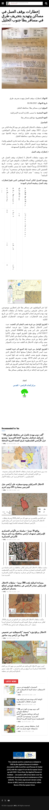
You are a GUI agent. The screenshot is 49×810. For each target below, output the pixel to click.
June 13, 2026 (12, 539)
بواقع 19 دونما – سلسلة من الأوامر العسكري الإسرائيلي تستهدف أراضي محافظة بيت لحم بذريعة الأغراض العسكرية (23, 533)
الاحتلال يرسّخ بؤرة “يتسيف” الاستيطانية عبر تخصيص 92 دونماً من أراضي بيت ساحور (24, 633)
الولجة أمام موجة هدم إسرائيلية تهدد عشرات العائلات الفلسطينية (29, 700)
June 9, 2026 (11, 638)
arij (4, 443)
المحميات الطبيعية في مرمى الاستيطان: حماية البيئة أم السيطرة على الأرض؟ (31, 689)
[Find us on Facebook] (2, 800)
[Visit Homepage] (24, 3)
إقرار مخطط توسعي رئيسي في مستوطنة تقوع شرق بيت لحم (28, 727)
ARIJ (15, 806)
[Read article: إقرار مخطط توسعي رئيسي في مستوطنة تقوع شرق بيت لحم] (9, 729)
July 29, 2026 (12, 443)
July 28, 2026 (27, 731)
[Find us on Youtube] (9, 800)
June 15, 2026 (12, 490)
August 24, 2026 (27, 695)
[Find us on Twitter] (5, 800)
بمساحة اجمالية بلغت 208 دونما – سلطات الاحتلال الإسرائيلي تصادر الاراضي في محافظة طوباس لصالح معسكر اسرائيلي (24, 585)
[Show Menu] (3, 3)
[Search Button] (46, 3)
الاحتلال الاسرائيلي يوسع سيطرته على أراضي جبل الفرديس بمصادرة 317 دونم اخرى (23, 485)
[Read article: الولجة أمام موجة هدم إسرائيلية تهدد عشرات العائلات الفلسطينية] (9, 702)
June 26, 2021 (6, 24)
